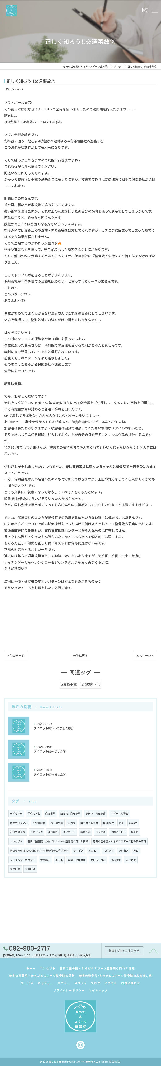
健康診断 (53, 832)
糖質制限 (85, 832)
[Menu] (154, 10)
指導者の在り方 (19, 822)
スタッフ (109, 850)
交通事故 (50, 813)
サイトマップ (98, 990)
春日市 (59, 859)
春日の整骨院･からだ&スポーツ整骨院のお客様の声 (39, 850)
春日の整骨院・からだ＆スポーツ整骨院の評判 (119, 841)
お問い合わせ (118, 832)
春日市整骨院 (17, 832)
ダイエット (69, 832)
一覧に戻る (80, 655)
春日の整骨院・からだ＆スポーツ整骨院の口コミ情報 (58, 841)
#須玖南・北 (90, 684)
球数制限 (131, 859)
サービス (78, 850)
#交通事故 (69, 684)
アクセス (124, 850)
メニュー (93, 850)
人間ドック (36, 832)
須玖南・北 (34, 813)
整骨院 (134, 832)
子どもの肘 (16, 813)
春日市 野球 (98, 859)
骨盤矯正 (45, 859)
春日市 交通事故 (96, 813)
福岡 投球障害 (77, 859)
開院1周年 (108, 822)
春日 (136, 850)
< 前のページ (16, 655)
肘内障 (71, 822)
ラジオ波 (101, 832)
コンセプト (16, 841)
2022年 (133, 822)
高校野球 (15, 869)
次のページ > (144, 655)
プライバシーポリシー (22, 859)
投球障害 (116, 859)
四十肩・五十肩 (89, 822)
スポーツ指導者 (119, 813)
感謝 (121, 822)
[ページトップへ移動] (153, 951)
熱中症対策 (39, 822)
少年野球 (30, 869)
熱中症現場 (56, 822)
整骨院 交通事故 (70, 813)
